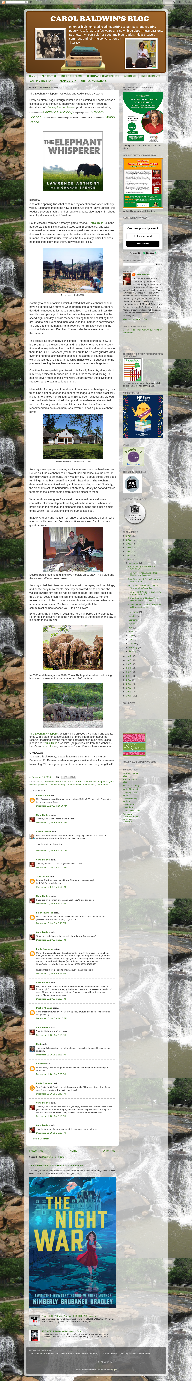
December (134, 563)
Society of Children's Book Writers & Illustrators (130, 818)
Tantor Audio (102, 784)
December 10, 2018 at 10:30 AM (51, 806)
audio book (48, 781)
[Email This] (63, 777)
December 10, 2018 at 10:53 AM (51, 823)
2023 (129, 540)
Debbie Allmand (44, 1008)
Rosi (38, 1044)
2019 (129, 556)
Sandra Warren (43, 832)
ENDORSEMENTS (150, 76)
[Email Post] (57, 777)
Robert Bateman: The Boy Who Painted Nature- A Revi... (143, 599)
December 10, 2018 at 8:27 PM (51, 999)
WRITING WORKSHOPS (94, 81)
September (134, 620)
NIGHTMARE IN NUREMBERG (103, 76)
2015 (129, 664)
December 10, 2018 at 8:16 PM (51, 923)
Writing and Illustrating (128, 806)
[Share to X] (68, 777)
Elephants (103, 781)
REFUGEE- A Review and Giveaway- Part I (62, 1331)
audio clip (47, 746)
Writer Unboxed (130, 789)
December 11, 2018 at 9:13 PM (51, 1116)
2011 (128, 680)
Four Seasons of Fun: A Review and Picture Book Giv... (145, 580)
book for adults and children (68, 781)
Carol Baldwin (43, 815)
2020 (129, 552)
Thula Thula (96, 222)
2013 (129, 672)
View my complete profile (135, 319)
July (131, 628)
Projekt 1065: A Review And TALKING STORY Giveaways (69, 1316)
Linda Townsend (44, 913)
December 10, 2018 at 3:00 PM (51, 887)
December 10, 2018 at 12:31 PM (51, 851)
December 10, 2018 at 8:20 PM (51, 940)
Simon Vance (89, 784)
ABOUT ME (130, 76)
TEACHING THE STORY (41, 81)
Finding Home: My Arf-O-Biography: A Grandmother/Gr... (145, 605)
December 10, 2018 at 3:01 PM (51, 904)
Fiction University (131, 785)
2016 (129, 660)
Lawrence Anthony (57, 112)
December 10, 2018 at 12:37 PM (51, 867)
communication (90, 781)
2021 (129, 548)
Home (32, 76)
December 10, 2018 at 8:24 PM (51, 973)
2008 (129, 692)
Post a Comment (41, 1139)
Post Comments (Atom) (53, 1157)
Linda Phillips (43, 795)
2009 (129, 688)
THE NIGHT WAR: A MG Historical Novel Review (56, 1165)
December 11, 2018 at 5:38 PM (51, 1074)
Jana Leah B (42, 876)
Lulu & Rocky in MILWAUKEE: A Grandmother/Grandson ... (143, 586)
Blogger (113, 1370)
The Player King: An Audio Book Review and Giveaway (143, 574)
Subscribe (142, 243)
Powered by (136, 253)
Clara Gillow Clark (131, 811)
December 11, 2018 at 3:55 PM (51, 1055)
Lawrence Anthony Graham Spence (64, 784)
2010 (129, 684)
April (131, 639)
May (131, 635)
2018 (129, 559)
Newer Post (36, 1150)
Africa (39, 781)
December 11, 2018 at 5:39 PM (51, 1094)
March (132, 643)
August (132, 624)
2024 (129, 536)
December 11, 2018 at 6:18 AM (51, 1035)
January (133, 651)
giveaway (42, 784)
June (131, 632)
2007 (129, 696)
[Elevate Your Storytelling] (135, 525)
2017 (129, 656)
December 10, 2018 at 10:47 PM (51, 1018)
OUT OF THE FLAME (71, 76)
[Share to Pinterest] (74, 777)
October (133, 616)
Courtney (41, 1064)
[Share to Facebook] (71, 777)
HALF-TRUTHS (48, 76)
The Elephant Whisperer (60, 107)
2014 (129, 668)
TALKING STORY (67, 81)
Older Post (109, 1150)
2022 (129, 544)
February (133, 647)
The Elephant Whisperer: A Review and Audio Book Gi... (144, 593)
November (134, 612)
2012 (129, 676)
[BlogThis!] (65, 777)
